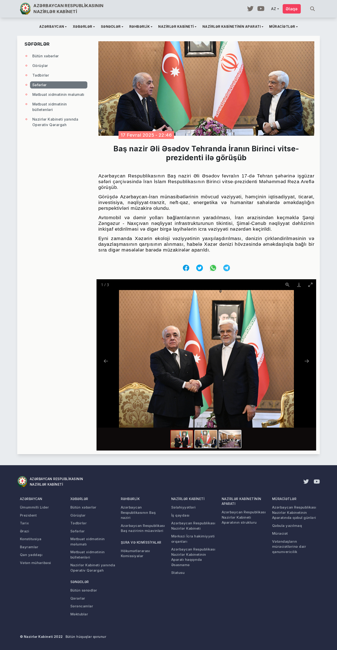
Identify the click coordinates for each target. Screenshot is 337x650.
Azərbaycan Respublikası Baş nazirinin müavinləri (143, 528)
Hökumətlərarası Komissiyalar (135, 553)
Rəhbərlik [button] (139, 26)
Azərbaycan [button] (51, 26)
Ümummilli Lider (34, 507)
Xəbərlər (79, 499)
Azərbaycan (31, 499)
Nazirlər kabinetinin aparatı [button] (231, 26)
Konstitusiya (30, 539)
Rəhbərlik (130, 499)
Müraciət (280, 533)
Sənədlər (79, 582)
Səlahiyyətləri (183, 507)
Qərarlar (77, 598)
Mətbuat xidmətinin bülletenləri (49, 107)
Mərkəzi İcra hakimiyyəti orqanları (193, 539)
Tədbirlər (40, 75)
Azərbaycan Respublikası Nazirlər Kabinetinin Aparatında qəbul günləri (294, 512)
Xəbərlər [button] (82, 26)
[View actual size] (287, 284)
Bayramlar (29, 547)
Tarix (24, 523)
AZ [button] (273, 8)
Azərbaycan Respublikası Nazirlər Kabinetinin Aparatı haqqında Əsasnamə (193, 557)
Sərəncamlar (81, 606)
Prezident (28, 515)
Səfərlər (39, 85)
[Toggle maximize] (310, 284)
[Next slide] (307, 361)
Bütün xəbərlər (45, 56)
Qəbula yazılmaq (287, 525)
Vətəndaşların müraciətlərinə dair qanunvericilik (289, 546)
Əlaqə (292, 8)
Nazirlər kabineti (187, 499)
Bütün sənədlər (83, 590)
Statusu (178, 572)
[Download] (299, 284)
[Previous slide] (106, 361)
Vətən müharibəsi (35, 563)
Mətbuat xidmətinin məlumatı (58, 94)
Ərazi (24, 531)
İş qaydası (180, 515)
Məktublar (79, 614)
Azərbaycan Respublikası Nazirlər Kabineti (193, 526)
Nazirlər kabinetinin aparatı (241, 501)
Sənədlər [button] (111, 26)
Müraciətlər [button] (282, 26)
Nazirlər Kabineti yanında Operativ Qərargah (55, 122)
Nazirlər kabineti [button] (176, 26)
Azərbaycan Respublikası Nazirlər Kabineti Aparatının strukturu (244, 517)
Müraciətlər (284, 499)
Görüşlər (40, 65)
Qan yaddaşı (31, 555)
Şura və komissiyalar (141, 542)
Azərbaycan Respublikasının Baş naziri (138, 512)
